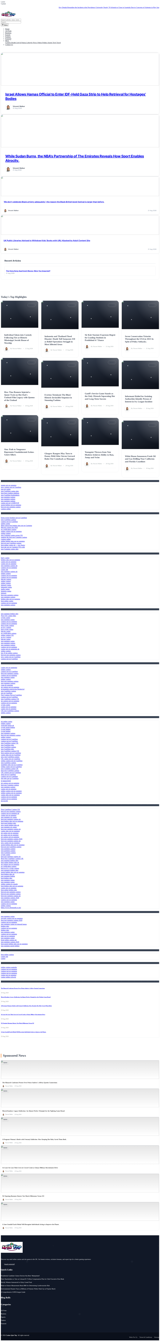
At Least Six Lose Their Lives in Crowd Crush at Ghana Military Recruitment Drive (23, 1014)
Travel (58, 43)
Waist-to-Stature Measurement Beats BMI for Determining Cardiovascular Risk (25, 1285)
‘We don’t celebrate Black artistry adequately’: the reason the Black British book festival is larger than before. (54, 202)
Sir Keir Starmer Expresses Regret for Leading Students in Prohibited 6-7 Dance (100, 337)
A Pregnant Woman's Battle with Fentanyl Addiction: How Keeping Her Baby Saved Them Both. (26, 1005)
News (35, 43)
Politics (45, 43)
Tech (54, 43)
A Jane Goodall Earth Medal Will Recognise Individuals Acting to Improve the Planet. (23, 1032)
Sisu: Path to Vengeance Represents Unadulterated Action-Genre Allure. (19, 452)
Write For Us (133, 1337)
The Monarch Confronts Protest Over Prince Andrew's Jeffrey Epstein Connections (23, 988)
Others (39, 43)
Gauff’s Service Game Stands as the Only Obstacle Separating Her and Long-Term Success (100, 396)
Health (13, 43)
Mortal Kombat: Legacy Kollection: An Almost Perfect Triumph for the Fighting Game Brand (26, 997)
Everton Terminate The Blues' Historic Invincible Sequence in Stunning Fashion (58, 397)
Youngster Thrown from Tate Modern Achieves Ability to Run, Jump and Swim (99, 455)
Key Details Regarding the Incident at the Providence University (57, 7)
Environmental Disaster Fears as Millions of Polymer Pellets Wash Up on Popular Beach (28, 1289)
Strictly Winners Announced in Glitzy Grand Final (16, 1282)
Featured (8, 39)
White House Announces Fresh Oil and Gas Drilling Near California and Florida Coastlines (140, 459)
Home (7, 29)
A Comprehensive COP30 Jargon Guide (13, 1292)
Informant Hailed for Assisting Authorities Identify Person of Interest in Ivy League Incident (138, 399)
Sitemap (156, 1337)
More (7, 41)
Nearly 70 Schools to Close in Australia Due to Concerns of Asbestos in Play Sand (107, 7)
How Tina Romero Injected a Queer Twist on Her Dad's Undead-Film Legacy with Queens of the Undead (19, 396)
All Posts (8, 31)
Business (8, 33)
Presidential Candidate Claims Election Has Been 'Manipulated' (20, 1276)
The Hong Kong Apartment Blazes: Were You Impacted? (28, 271)
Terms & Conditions (145, 1337)
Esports (7, 35)
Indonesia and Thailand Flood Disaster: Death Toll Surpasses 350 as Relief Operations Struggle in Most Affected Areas (60, 340)
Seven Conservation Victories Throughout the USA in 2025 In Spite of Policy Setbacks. (139, 339)
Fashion (8, 37)
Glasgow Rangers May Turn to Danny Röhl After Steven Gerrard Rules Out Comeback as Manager (60, 456)
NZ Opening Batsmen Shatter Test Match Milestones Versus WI (17, 1023)
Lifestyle (29, 43)
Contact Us (9, 45)
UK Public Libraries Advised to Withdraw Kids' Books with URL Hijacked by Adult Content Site (47, 240)
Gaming (8, 43)
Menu (6, 25)
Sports (50, 43)
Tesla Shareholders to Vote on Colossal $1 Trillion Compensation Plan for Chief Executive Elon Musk (32, 1279)
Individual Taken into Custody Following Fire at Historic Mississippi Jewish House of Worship (18, 339)
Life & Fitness (21, 43)
